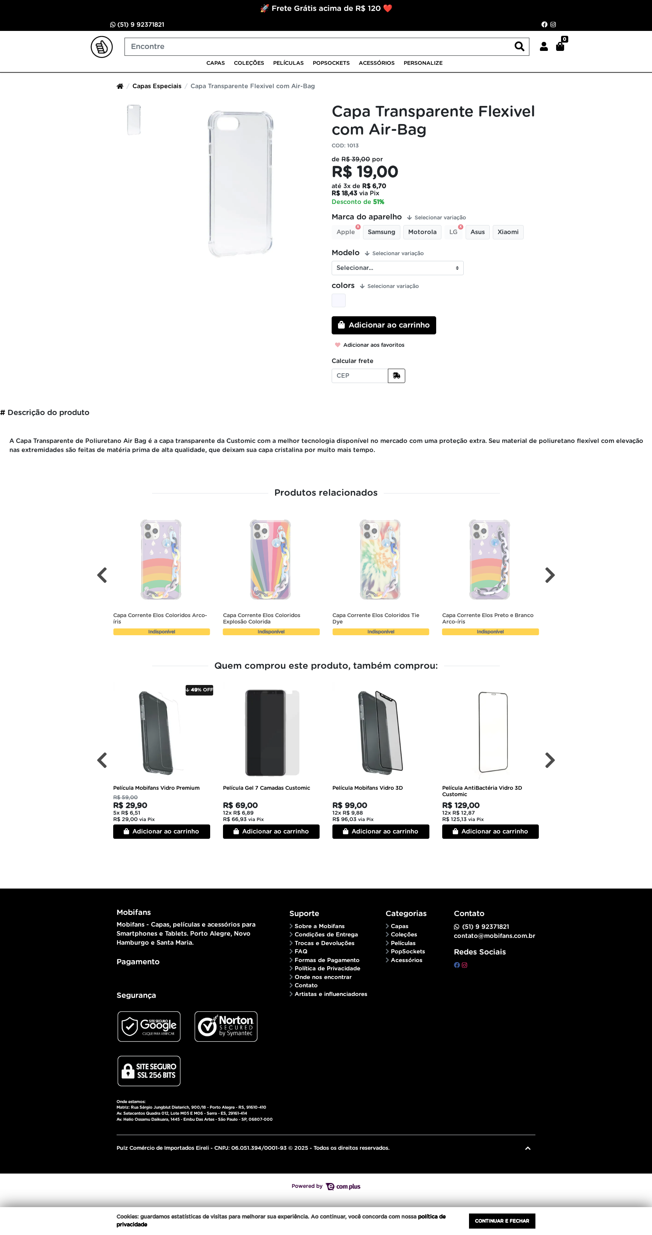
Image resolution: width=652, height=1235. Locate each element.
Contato (306, 985)
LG (453, 232)
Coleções (249, 63)
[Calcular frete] (396, 376)
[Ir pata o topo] (527, 1148)
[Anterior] (102, 575)
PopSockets (331, 63)
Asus (478, 232)
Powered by (308, 1186)
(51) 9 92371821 (139, 25)
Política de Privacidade (327, 968)
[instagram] (464, 965)
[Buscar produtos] (519, 47)
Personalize (423, 63)
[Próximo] (550, 575)
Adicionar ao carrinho (165, 832)
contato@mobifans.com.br (494, 936)
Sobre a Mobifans (320, 926)
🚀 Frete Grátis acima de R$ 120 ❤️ (326, 8)
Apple (346, 232)
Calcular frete (353, 361)
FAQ (301, 952)
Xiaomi (508, 232)
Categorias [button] (406, 914)
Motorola (422, 232)
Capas (215, 63)
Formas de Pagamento (327, 960)
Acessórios (377, 63)
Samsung (381, 232)
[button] (544, 47)
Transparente (339, 301)
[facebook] (458, 965)
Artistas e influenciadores (331, 994)
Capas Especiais (156, 86)
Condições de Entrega (326, 935)
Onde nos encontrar (323, 977)
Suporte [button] (304, 914)
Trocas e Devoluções (325, 943)
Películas (288, 63)
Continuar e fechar (502, 1221)
